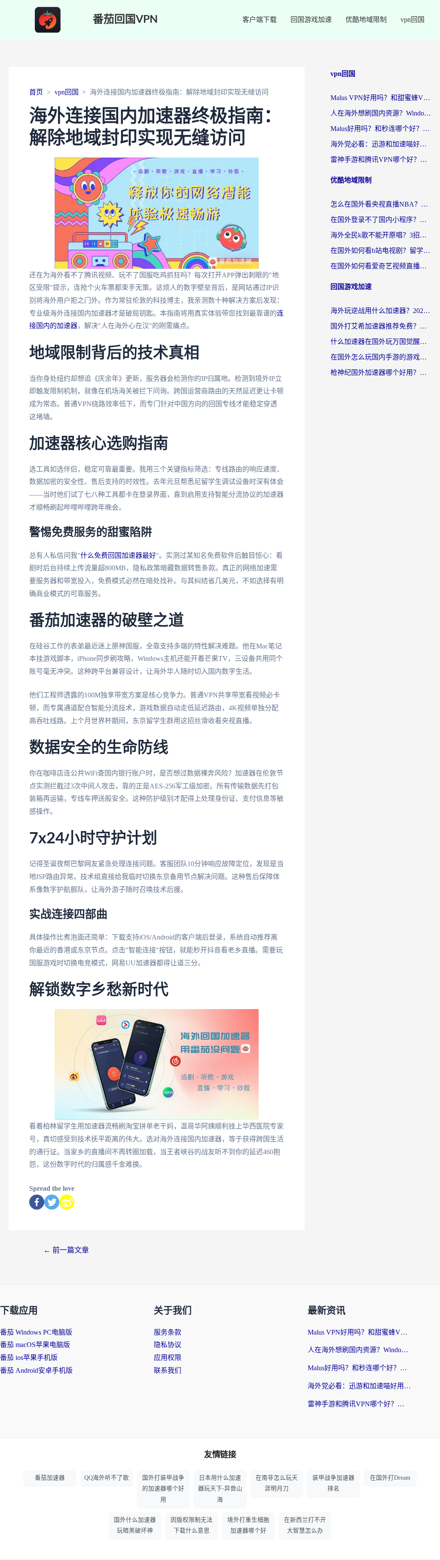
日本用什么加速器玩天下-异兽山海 (220, 1488)
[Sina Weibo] (66, 1202)
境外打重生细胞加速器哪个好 (248, 1525)
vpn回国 (412, 19)
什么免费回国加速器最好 (118, 555)
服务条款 (167, 1332)
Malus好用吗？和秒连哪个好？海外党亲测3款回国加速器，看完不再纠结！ (380, 128)
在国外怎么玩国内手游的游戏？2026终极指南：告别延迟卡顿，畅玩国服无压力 (380, 357)
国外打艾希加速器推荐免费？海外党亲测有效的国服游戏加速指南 (380, 326)
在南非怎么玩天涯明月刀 (277, 1483)
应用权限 (167, 1357)
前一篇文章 (66, 1250)
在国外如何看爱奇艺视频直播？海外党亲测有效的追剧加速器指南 (380, 266)
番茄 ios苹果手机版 (29, 1357)
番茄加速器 (50, 1478)
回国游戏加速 (311, 19)
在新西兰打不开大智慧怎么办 (305, 1525)
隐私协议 (167, 1344)
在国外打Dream (390, 1478)
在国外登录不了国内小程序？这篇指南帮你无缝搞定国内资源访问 (380, 219)
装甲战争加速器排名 (333, 1483)
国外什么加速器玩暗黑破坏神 (135, 1525)
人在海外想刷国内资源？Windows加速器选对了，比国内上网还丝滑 (380, 113)
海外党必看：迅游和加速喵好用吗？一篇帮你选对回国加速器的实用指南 (380, 144)
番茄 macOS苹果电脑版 (35, 1344)
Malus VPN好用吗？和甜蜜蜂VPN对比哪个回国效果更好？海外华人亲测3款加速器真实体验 (380, 97)
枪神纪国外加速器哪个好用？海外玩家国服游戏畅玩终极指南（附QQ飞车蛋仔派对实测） (380, 372)
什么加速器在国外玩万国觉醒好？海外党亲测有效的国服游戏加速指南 (380, 341)
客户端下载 (259, 19)
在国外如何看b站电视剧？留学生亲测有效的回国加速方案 (380, 250)
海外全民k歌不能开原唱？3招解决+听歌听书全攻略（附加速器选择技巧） (380, 235)
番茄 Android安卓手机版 (36, 1370)
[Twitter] (51, 1202)
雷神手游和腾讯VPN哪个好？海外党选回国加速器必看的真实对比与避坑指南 (380, 159)
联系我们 (167, 1370)
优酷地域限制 (366, 19)
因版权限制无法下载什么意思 (192, 1525)
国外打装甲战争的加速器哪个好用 (163, 1488)
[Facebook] (36, 1202)
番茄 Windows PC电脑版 (36, 1332)
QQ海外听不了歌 (106, 1478)
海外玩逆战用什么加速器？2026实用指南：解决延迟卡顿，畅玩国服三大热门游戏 (380, 310)
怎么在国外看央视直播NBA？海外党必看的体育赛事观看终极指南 (380, 204)
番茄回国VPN (125, 19)
